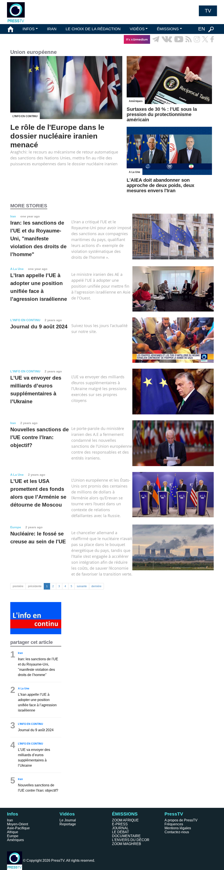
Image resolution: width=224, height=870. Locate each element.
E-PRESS (120, 824)
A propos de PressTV (181, 820)
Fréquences (173, 824)
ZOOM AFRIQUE (125, 820)
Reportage (68, 824)
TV (208, 11)
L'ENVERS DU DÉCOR (130, 840)
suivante (82, 586)
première (18, 586)
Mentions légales (177, 828)
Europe (12, 836)
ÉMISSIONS (168, 29)
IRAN (51, 29)
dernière (96, 586)
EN (201, 29)
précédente (35, 586)
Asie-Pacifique (18, 828)
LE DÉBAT (120, 832)
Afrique (12, 832)
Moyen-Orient (17, 824)
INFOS (29, 29)
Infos (12, 813)
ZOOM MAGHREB (126, 844)
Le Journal (68, 820)
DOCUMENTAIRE (126, 836)
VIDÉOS (137, 29)
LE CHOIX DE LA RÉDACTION (93, 29)
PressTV (173, 813)
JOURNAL (120, 828)
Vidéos (67, 813)
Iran (10, 820)
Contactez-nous (176, 832)
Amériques (15, 840)
